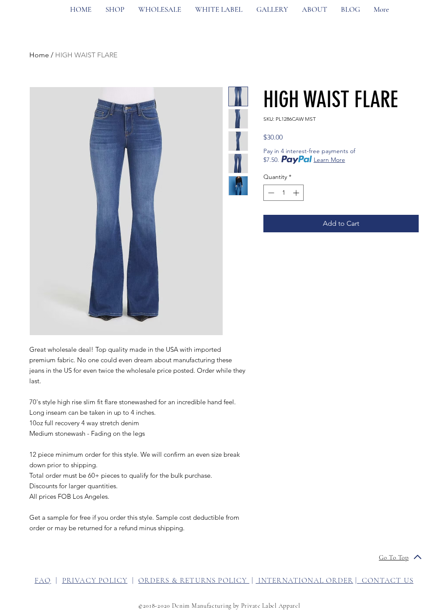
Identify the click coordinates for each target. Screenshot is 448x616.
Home (39, 55)
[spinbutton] (283, 192)
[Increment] (296, 192)
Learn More (329, 160)
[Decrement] (270, 192)
